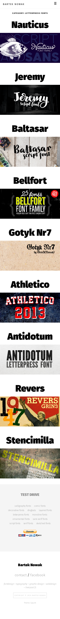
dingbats (31, 510)
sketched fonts (43, 523)
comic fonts (39, 506)
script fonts (14, 523)
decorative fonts (16, 510)
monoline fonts (39, 514)
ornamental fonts (21, 519)
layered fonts (45, 510)
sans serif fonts (40, 519)
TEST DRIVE (30, 494)
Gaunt (33, 602)
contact (21, 575)
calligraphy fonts (23, 506)
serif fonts (28, 523)
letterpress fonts (21, 514)
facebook (37, 575)
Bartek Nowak (14, 4)
